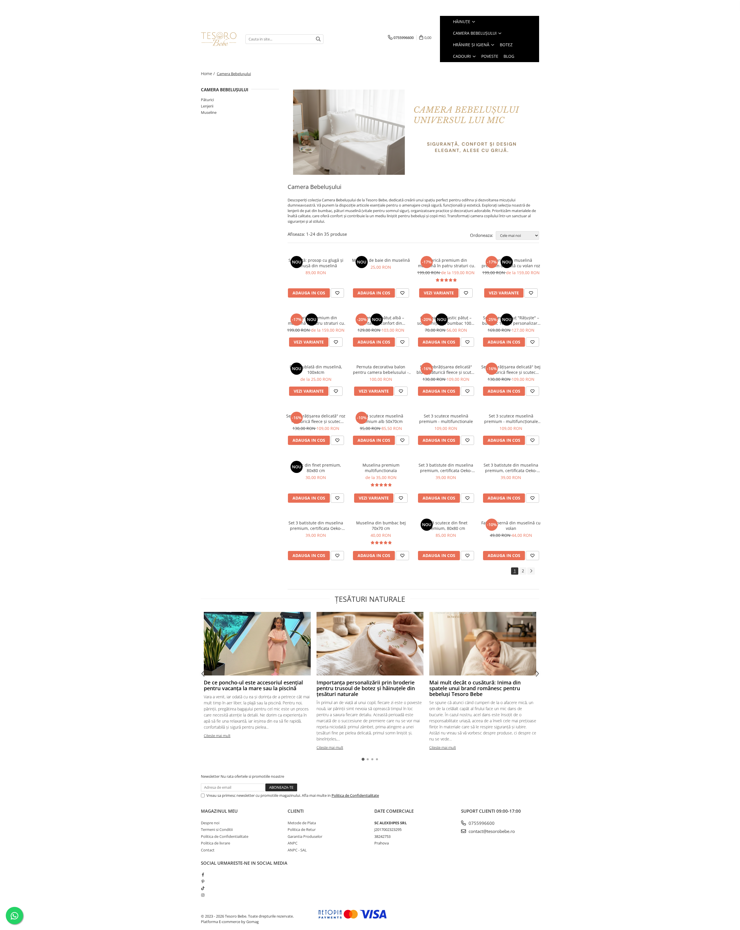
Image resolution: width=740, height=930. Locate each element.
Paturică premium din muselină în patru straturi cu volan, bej (316, 320)
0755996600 (481, 823)
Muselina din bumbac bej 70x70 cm (381, 525)
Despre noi (210, 822)
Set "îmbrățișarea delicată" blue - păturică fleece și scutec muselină (446, 369)
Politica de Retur (302, 829)
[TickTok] (203, 888)
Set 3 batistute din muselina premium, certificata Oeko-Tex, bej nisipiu (446, 467)
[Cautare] (318, 39)
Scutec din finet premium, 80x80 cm (316, 467)
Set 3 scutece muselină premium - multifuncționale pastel (511, 418)
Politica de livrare (215, 843)
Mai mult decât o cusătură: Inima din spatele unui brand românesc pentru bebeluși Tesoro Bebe (475, 688)
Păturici (207, 99)
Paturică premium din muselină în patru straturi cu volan (446, 262)
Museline (209, 112)
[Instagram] (203, 895)
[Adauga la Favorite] (337, 293)
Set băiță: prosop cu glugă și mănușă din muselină (315, 262)
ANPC (292, 843)
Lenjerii (207, 106)
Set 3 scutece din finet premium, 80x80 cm (446, 525)
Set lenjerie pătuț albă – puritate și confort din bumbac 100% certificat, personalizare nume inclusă (381, 320)
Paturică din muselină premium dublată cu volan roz (511, 262)
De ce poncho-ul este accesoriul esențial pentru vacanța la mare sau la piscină (253, 685)
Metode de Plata (302, 822)
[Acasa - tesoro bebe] (219, 39)
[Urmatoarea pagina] (531, 571)
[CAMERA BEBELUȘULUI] (413, 132)
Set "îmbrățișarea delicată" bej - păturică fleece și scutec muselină (511, 369)
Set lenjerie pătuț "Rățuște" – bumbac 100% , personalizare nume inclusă (511, 320)
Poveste (489, 56)
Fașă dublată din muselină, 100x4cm (316, 369)
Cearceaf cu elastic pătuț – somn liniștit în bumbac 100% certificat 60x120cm (446, 320)
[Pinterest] (203, 881)
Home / (208, 73)
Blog (509, 56)
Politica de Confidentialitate (355, 795)
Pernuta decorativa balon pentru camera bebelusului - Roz (381, 369)
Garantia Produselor (305, 836)
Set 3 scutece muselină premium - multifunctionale (446, 418)
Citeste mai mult (217, 735)
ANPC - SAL (297, 850)
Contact (207, 850)
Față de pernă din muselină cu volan (511, 525)
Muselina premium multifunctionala (380, 467)
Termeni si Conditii (217, 829)
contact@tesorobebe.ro (491, 831)
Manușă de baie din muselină (381, 260)
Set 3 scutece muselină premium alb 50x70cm (381, 418)
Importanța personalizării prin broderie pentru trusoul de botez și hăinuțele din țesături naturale (366, 688)
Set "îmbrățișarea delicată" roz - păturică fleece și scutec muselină (315, 418)
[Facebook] (203, 874)
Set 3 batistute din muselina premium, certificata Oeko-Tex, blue (315, 525)
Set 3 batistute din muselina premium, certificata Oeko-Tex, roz (511, 467)
